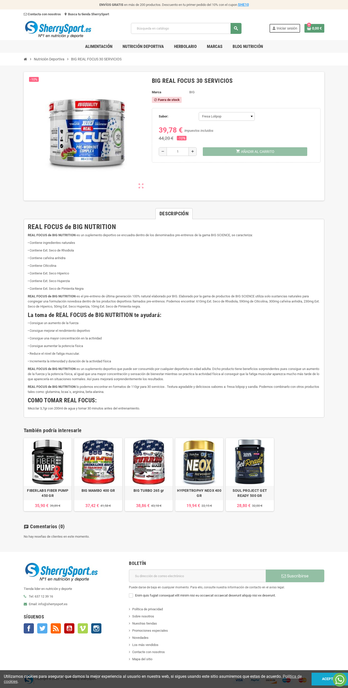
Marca (156, 92)
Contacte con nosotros (148, 652)
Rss (56, 628)
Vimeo (83, 628)
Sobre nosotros (143, 616)
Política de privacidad (147, 609)
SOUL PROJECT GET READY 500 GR (250, 493)
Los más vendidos (145, 645)
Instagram (96, 628)
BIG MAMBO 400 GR (98, 490)
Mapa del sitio (142, 659)
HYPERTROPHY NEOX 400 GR (199, 493)
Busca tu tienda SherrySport (86, 14)
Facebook (29, 628)
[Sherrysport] (63, 28)
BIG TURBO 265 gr (148, 490)
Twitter (42, 628)
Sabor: (163, 116)
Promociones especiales (150, 630)
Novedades (140, 638)
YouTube (69, 628)
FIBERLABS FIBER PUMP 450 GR (47, 493)
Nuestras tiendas (144, 623)
